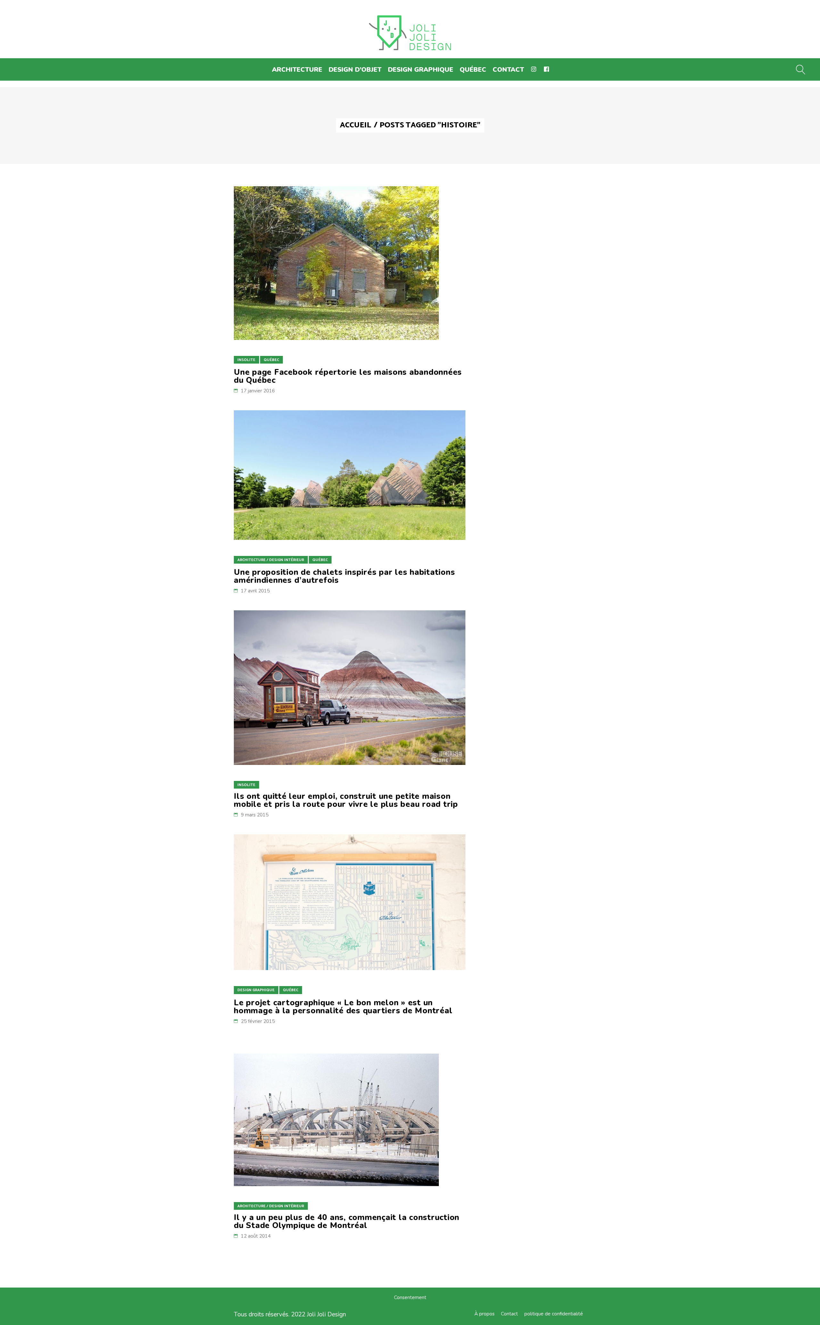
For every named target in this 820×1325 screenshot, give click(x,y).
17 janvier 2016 (258, 391)
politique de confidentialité (553, 1314)
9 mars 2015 (254, 815)
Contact (509, 1314)
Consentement (410, 1297)
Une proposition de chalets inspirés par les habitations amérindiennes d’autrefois (344, 576)
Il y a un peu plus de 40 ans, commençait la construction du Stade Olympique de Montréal (346, 1221)
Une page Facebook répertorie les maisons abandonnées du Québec (348, 376)
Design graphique (256, 990)
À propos (484, 1314)
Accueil (355, 125)
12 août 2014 (256, 1236)
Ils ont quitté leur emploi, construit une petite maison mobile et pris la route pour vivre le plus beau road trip (346, 800)
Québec (271, 360)
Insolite (246, 360)
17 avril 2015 (255, 591)
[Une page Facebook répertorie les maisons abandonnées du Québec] (336, 263)
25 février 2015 (258, 1021)
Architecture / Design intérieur (270, 560)
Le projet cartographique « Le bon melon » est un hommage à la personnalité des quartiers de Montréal (343, 1006)
